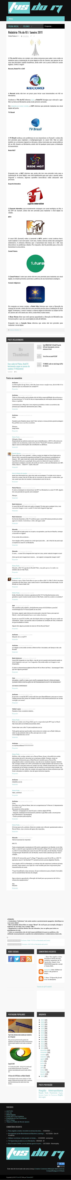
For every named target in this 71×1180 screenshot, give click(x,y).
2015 (43, 1039)
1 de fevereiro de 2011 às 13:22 (25, 529)
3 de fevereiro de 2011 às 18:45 (27, 790)
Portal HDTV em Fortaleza (15, 1116)
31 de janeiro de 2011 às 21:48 (25, 415)
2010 (43, 1076)
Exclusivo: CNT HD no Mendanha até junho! (35, 944)
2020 (43, 1028)
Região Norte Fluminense (48, 1093)
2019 (43, 1031)
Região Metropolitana (51, 1090)
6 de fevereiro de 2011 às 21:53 (27, 825)
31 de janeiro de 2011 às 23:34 (34, 473)
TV (20, 330)
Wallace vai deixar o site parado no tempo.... (22, 1138)
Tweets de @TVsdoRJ (44, 987)
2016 (43, 1037)
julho (42, 1061)
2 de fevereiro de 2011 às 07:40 (29, 658)
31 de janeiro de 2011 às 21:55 (26, 437)
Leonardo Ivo (16, 578)
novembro (43, 1052)
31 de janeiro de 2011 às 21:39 (25, 395)
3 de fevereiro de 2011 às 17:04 (27, 754)
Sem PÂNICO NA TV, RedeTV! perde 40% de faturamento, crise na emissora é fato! (52, 347)
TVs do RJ (18, 1177)
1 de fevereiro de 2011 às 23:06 (25, 645)
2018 (43, 1033)
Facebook (11, 959)
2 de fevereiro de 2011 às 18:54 (25, 694)
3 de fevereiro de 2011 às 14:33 (25, 743)
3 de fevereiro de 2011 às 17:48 (25, 779)
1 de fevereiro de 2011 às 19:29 (27, 593)
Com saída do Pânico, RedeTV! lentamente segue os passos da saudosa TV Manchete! (19, 366)
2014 (43, 1041)
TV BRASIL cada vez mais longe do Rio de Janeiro (53, 365)
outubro (43, 1054)
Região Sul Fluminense (50, 1095)
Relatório (17, 330)
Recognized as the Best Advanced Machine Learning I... (26, 1133)
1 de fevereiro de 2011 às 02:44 (28, 487)
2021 (43, 1026)
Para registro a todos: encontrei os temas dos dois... (25, 1131)
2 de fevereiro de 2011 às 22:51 (28, 709)
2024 (43, 1020)
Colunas (26, 26)
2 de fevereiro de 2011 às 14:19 (22, 678)
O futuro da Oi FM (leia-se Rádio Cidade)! (19, 1076)
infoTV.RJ (9, 1111)
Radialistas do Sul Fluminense (16, 1118)
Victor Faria (15, 437)
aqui (32, 100)
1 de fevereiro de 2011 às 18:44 (28, 578)
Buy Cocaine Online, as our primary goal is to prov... (25, 1143)
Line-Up (9, 1113)
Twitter (17, 959)
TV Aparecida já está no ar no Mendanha (21, 1141)
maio (42, 1065)
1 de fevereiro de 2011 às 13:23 (25, 551)
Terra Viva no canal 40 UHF (50, 356)
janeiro (42, 1074)
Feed (29, 959)
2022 (43, 1024)
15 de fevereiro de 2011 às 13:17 (25, 837)
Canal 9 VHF (11, 1064)
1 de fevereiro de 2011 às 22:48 (22, 605)
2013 (43, 1044)
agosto (42, 1059)
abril (42, 1067)
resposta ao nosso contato (20, 106)
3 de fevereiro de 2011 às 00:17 (27, 719)
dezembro (43, 1050)
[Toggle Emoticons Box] (7, 937)
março (42, 1070)
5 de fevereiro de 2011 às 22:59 (25, 801)
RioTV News (10, 1120)
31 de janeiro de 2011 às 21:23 (25, 382)
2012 (43, 1046)
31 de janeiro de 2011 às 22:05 (28, 453)
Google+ (23, 959)
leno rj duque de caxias (19, 473)
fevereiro (43, 1072)
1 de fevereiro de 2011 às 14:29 (27, 565)
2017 (43, 1035)
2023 (43, 1022)
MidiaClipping (11, 1114)
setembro (43, 1057)
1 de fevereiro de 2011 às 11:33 (29, 504)
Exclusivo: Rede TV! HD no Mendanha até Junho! (35, 940)
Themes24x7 (29, 1177)
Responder (15, 389)
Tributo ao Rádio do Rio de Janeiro (17, 1122)
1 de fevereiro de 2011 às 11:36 (29, 516)
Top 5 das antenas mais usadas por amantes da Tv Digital (20, 1036)
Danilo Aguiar (16, 453)
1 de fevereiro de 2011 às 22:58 (25, 634)
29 (19, 36)
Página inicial (13, 26)
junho (42, 1063)
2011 (42, 1048)
